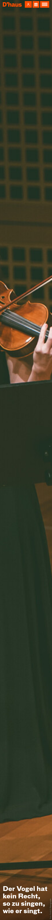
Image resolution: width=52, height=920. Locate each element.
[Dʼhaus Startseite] (12, 4)
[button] (28, 4)
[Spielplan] (36, 4)
